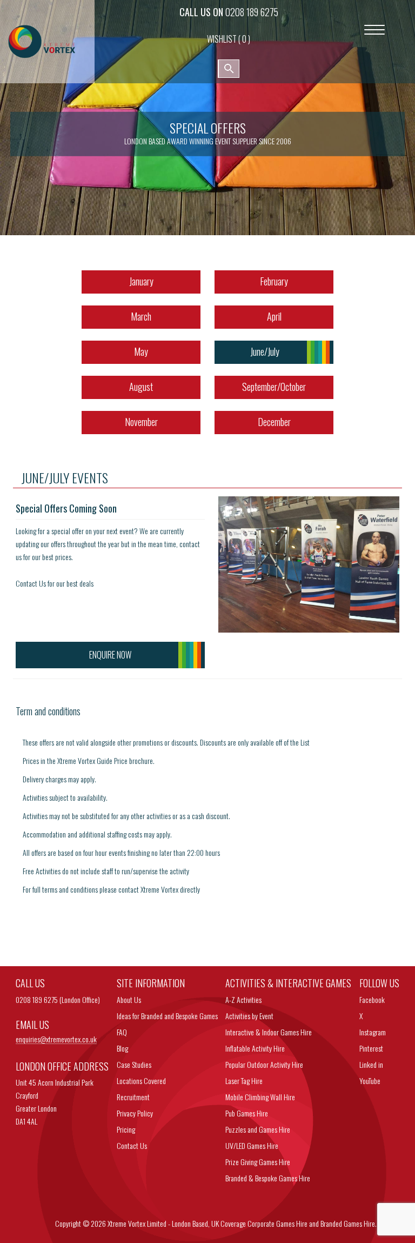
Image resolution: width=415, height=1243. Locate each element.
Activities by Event (249, 1015)
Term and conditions (48, 711)
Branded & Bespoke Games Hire (267, 1178)
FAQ (122, 1032)
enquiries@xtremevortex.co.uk (56, 1039)
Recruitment (133, 1096)
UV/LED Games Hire (251, 1145)
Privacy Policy (135, 1113)
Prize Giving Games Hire (257, 1161)
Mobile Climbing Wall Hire (260, 1096)
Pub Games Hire (246, 1113)
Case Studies (134, 1064)
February (274, 281)
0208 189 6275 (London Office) (58, 999)
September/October (274, 387)
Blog (122, 1048)
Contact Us (132, 1145)
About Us (129, 999)
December (274, 422)
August (141, 387)
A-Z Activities (243, 999)
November (141, 422)
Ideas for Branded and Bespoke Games (167, 1015)
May (141, 351)
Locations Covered (141, 1080)
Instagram (372, 1032)
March (141, 316)
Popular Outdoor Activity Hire (264, 1064)
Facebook (372, 999)
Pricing (126, 1129)
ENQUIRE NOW (110, 654)
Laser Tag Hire (244, 1080)
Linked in (371, 1064)
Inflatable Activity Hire (255, 1048)
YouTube (369, 1080)
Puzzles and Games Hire (257, 1129)
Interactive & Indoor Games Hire (268, 1032)
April (274, 316)
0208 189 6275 (251, 12)
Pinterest (371, 1048)
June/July (264, 351)
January (141, 281)
